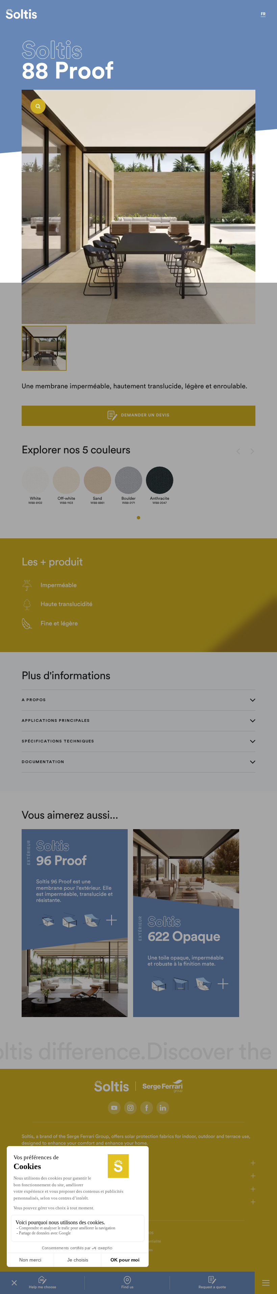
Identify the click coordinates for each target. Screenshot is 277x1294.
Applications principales (56, 720)
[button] (138, 517)
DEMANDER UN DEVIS (145, 415)
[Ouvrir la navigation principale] (266, 1283)
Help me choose (42, 1287)
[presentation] (238, 452)
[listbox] (138, 207)
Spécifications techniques (58, 741)
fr (263, 14)
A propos (34, 700)
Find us (127, 1287)
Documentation (43, 762)
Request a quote (212, 1287)
